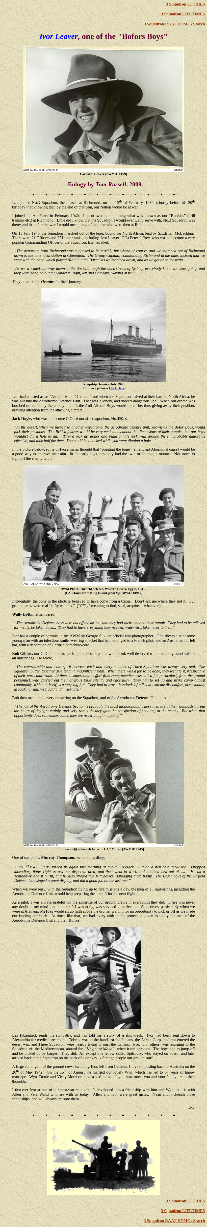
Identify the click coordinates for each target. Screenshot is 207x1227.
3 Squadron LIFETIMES (183, 14)
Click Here (116, 388)
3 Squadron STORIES (185, 4)
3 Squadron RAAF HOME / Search (174, 24)
